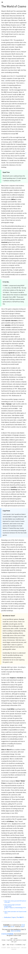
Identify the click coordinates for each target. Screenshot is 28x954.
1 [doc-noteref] (4, 80)
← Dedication (6, 917)
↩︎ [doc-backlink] (9, 902)
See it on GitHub (16, 931)
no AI (12, 926)
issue (22, 926)
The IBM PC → (21, 917)
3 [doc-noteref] (25, 153)
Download (7, 934)
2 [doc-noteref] (25, 148)
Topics (14, 917)
